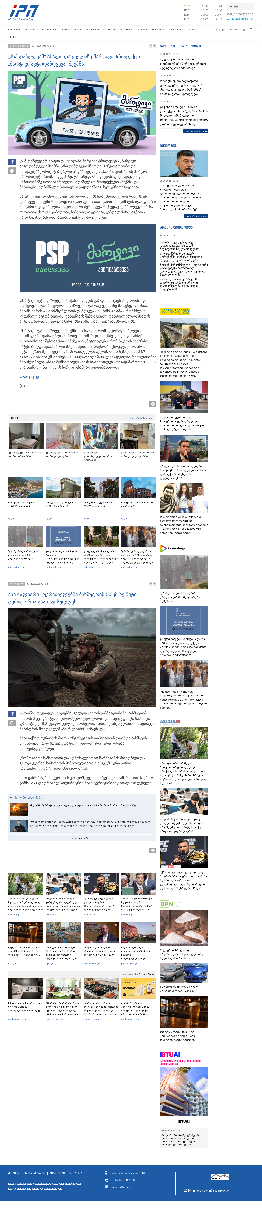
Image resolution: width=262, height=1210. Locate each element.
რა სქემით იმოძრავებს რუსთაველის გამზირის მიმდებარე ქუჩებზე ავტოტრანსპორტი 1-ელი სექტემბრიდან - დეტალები (63, 955)
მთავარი (14, 29)
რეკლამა (75, 1173)
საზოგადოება (71, 29)
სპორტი (143, 29)
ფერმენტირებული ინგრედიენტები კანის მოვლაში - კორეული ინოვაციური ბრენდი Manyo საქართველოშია (136, 1010)
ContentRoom (146, 974)
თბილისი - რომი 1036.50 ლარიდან (137, 504)
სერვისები (57, 1173)
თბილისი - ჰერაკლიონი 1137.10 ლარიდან (61, 504)
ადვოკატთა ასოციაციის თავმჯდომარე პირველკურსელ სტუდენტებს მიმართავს (183, 64)
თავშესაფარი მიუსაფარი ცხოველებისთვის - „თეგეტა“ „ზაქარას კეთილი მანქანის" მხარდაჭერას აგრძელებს (181, 87)
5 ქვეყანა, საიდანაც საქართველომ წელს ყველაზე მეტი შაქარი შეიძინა (181, 954)
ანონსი (191, 29)
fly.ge (11, 518)
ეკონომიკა (126, 29)
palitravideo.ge (16, 567)
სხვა (13, 37)
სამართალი (50, 29)
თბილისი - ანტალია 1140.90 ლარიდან (21, 504)
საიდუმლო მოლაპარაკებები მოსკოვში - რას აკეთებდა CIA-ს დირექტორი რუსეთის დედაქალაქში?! (183, 472)
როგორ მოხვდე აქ (141, 418)
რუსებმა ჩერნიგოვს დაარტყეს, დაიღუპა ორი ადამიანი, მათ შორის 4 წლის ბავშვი (83, 805)
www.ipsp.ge (30, 377)
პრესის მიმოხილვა (176, 227)
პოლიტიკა (31, 29)
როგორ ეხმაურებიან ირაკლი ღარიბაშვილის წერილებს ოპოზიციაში (99, 951)
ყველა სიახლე (194, 131)
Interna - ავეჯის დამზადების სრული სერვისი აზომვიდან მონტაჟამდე (25, 1007)
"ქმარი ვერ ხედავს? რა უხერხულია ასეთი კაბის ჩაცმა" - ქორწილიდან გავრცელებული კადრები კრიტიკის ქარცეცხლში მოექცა (137, 560)
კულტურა (176, 29)
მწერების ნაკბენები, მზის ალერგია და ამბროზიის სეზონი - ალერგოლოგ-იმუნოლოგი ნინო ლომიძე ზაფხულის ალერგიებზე (63, 1010)
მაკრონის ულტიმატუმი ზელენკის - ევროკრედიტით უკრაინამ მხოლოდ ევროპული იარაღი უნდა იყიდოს (182, 423)
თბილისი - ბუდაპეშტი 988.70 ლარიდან (98, 504)
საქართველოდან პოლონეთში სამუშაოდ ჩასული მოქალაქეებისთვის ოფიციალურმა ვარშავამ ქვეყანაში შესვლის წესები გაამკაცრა (138, 958)
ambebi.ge (14, 914)
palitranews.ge (92, 963)
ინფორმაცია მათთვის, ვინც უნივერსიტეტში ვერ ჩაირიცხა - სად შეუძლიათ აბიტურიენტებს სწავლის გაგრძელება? (63, 906)
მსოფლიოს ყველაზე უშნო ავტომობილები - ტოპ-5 (179, 988)
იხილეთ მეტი (80, 838)
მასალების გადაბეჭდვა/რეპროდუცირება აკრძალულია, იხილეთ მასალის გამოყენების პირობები (44, 1186)
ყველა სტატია (195, 216)
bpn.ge (188, 5)
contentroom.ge (17, 1019)
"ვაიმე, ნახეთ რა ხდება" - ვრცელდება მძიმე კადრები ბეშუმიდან (24, 555)
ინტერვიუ (168, 146)
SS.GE (15, 418)
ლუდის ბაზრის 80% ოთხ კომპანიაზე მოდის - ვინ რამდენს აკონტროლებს (24, 951)
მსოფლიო (92, 29)
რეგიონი (109, 29)
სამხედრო (159, 29)
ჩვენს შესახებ (35, 1173)
